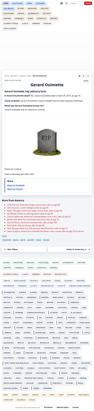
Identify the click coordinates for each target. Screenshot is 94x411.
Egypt (64, 313)
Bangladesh (58, 297)
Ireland (68, 328)
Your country (10, 28)
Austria (19, 297)
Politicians (9, 13)
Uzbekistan (43, 383)
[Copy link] (87, 76)
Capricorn (8, 400)
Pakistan (29, 353)
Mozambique (70, 343)
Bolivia (7, 302)
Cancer (7, 281)
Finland (49, 318)
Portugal (32, 358)
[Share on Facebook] (79, 76)
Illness (33, 286)
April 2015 (14, 76)
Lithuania (28, 338)
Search (88, 3)
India (29, 328)
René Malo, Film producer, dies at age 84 (25, 225)
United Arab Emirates (13, 383)
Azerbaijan (31, 297)
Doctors (46, 13)
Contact (75, 407)
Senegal (63, 363)
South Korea (59, 368)
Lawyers (7, 18)
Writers (53, 18)
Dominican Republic (36, 313)
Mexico (21, 343)
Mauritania (9, 343)
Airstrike (80, 281)
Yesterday (40, 3)
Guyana (50, 323)
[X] (67, 3)
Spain (71, 368)
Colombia (49, 308)
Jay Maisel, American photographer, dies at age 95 (30, 213)
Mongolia (44, 343)
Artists (21, 13)
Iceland (19, 328)
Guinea (39, 323)
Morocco (57, 343)
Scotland (52, 363)
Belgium (81, 297)
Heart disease (20, 281)
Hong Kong (85, 323)
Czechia (7, 313)
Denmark (19, 313)
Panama (53, 353)
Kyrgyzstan (74, 333)
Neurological (47, 286)
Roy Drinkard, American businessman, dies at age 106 (32, 222)
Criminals (19, 18)
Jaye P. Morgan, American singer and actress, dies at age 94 (34, 210)
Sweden (28, 373)
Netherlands (19, 348)
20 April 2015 (7, 240)
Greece (16, 323)
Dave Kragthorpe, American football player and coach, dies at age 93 (39, 216)
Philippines (9, 358)
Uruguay (30, 383)
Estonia (18, 318)
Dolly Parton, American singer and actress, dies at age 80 (33, 204)
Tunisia (50, 378)
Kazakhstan (40, 333)
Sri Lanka (82, 368)
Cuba (84, 308)
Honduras (71, 323)
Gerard (38, 240)
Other (30, 18)
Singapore (85, 363)
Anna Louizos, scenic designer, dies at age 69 (27, 207)
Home (6, 3)
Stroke (57, 281)
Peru (75, 353)
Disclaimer (48, 407)
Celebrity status (11, 23)
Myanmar (84, 343)
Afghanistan (9, 292)
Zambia (36, 388)
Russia (66, 358)
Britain (50, 302)
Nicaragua (49, 348)
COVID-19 (61, 286)
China (38, 308)
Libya (17, 338)
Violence (34, 281)
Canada (20, 308)
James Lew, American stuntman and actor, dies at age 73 (33, 219)
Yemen (25, 388)
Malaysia (56, 338)
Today (29, 3)
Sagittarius (83, 395)
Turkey (61, 378)
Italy (88, 328)
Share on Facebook (15, 185)
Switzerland (41, 373)
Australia (8, 297)
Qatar (44, 358)
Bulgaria (61, 302)
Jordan (27, 333)
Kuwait (62, 333)
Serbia (74, 363)
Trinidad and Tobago (33, 378)
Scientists (41, 18)
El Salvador (76, 313)
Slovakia (8, 368)
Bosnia (17, 302)
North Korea (74, 348)
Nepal (7, 348)
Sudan (6, 373)
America (22, 76)
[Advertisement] (47, 51)
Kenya (52, 333)
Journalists (33, 13)
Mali (66, 338)
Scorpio (71, 395)
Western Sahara (11, 388)
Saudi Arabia (38, 363)
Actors (21, 8)
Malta (74, 338)
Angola (55, 292)
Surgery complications (79, 286)
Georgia (71, 318)
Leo (44, 395)
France (60, 318)
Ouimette (46, 240)
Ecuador (54, 313)
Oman (18, 353)
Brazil (40, 302)
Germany (83, 318)
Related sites (60, 274)
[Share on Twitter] (83, 76)
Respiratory (9, 286)
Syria (53, 373)
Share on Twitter (15, 189)
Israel (79, 328)
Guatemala (27, 323)
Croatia (74, 308)
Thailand (8, 378)
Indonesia (40, 328)
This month (9, 8)
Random (36, 23)
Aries (6, 395)
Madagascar (43, 338)
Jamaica (8, 333)
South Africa (44, 368)
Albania (22, 292)
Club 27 (25, 23)
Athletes (44, 8)
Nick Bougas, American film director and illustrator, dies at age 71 (37, 228)
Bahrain (45, 297)
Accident (69, 281)
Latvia (87, 333)
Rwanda (77, 358)
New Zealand (34, 348)
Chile (29, 308)
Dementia (22, 286)
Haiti (60, 323)
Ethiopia (30, 318)
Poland (21, 358)
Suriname (17, 373)
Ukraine (83, 378)
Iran (51, 328)
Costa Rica (62, 308)
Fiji (40, 318)
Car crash (46, 281)
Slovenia (19, 368)
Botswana (28, 302)
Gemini (25, 395)
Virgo (52, 395)
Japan (17, 333)
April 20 (23, 240)
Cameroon (8, 308)
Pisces (32, 400)
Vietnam (69, 383)
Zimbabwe (47, 388)
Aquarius (21, 400)
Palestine (41, 353)
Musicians (32, 8)
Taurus (15, 395)
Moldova (32, 343)
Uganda (72, 378)
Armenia (79, 292)
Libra (61, 395)
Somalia (31, 368)
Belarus (70, 297)
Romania (56, 358)
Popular (47, 23)
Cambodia (74, 302)
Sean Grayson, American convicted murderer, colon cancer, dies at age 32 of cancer (45, 231)
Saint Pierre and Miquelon (17, 363)
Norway (7, 353)
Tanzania (75, 373)
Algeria (33, 292)
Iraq (59, 328)
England (7, 318)
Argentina (67, 292)
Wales (80, 383)
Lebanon (7, 338)
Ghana (6, 323)
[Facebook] (62, 3)
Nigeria (61, 348)
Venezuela (57, 383)
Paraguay (64, 353)
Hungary (7, 328)
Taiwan (64, 373)
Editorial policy (63, 407)
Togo (18, 378)
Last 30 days (17, 3)
